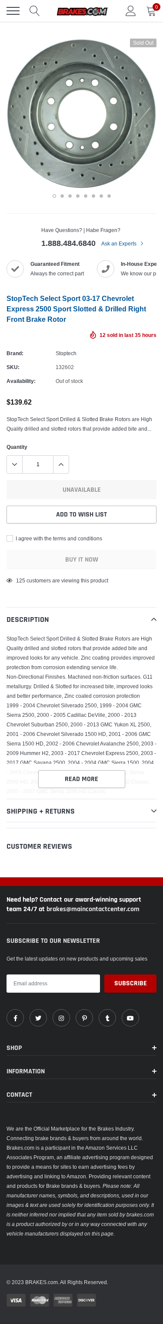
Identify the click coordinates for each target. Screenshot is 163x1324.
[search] (35, 11)
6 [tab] (93, 196)
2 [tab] (62, 196)
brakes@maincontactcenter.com (93, 909)
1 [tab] (54, 196)
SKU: (13, 367)
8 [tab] (109, 196)
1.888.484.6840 (68, 243)
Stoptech (66, 353)
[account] (131, 10)
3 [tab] (70, 196)
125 (20, 580)
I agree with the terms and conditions (58, 538)
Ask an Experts (119, 243)
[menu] (13, 10)
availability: (21, 381)
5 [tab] (85, 196)
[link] (15, 1018)
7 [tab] (101, 196)
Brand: (15, 353)
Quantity (17, 447)
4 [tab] (78, 196)
